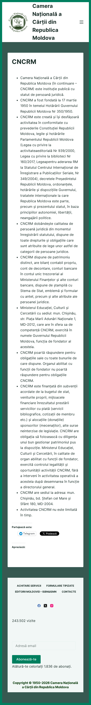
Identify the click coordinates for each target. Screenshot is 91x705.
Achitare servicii (29, 585)
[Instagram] (51, 605)
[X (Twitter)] (45, 605)
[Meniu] (81, 22)
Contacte (69, 591)
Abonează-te (26, 659)
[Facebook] (39, 605)
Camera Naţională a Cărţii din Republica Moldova (47, 22)
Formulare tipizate (60, 585)
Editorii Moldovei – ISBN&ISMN (36, 591)
